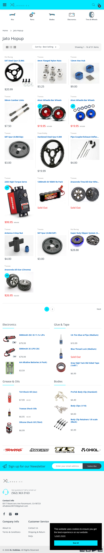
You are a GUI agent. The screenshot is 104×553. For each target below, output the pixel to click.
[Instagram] (10, 514)
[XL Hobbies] (19, 5)
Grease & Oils (11, 381)
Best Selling (48, 46)
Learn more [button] (60, 536)
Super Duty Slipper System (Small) (85, 233)
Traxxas (40, 57)
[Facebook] (4, 514)
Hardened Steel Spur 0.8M (50, 137)
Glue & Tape (61, 324)
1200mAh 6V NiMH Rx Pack (50, 181)
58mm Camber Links (14, 100)
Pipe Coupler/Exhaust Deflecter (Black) (85, 137)
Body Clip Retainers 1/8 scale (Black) (84, 420)
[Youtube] (16, 514)
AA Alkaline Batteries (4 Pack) (33, 362)
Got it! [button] (76, 543)
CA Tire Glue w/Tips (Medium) (84, 335)
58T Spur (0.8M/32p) (14, 137)
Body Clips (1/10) (78, 406)
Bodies (58, 381)
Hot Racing (9, 57)
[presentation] (4, 450)
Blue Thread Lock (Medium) (83, 349)
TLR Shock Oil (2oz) (28, 392)
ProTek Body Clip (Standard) (84, 392)
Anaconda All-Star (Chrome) (18, 269)
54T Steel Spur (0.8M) (14, 60)
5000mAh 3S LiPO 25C (29, 349)
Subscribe (92, 466)
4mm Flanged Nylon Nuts (49, 60)
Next (99, 309)
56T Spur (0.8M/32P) (47, 233)
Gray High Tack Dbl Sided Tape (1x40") (85, 364)
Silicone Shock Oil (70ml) (30, 422)
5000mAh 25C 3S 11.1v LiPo (32, 335)
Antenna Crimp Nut (14, 233)
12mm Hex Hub (78, 60)
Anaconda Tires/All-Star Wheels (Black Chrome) (85, 181)
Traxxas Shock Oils (28, 408)
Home (5, 30)
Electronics (9, 324)
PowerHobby (42, 133)
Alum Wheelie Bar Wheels (49, 100)
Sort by (38, 46)
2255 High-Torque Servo (16, 181)
